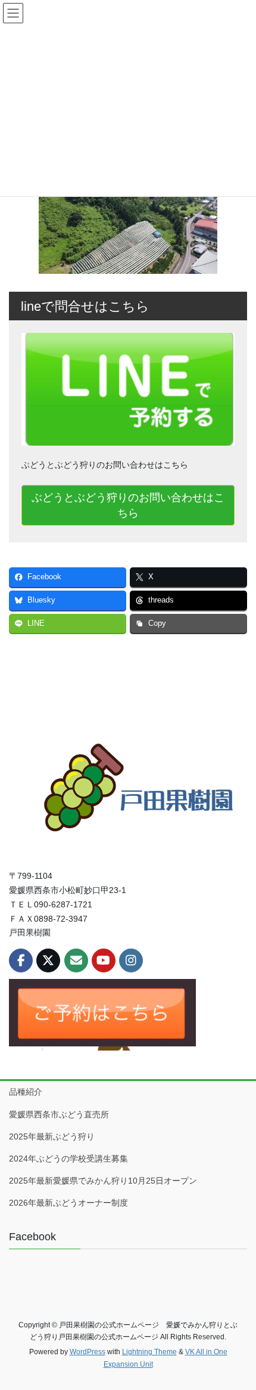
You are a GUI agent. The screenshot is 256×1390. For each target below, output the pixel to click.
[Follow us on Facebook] (21, 960)
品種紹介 (25, 1091)
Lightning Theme (149, 1352)
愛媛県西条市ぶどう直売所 (59, 1114)
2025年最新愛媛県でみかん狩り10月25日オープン (103, 1180)
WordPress (87, 1352)
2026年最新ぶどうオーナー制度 (68, 1202)
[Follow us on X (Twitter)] (48, 960)
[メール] (76, 960)
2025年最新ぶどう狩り (56, 1136)
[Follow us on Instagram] (131, 960)
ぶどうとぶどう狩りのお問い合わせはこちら (128, 505)
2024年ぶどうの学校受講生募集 (68, 1158)
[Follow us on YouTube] (103, 960)
